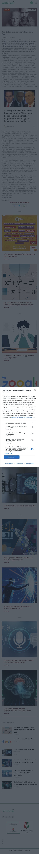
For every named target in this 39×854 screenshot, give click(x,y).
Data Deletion (9, 463)
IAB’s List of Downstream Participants (21, 417)
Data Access (19, 463)
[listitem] (19, 423)
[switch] (32, 427)
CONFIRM (11, 457)
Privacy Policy (30, 463)
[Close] (35, 390)
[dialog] (19, 427)
